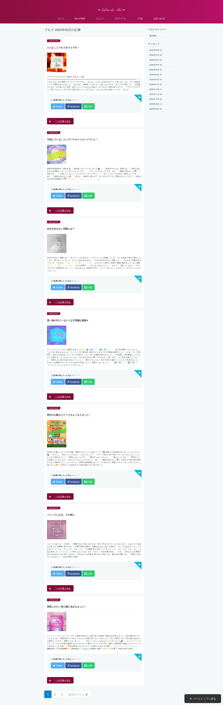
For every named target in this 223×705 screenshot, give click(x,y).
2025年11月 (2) (155, 94)
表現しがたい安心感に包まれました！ (66, 606)
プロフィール (120, 18)
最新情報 (153, 35)
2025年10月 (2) (155, 99)
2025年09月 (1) (155, 104)
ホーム (61, 18)
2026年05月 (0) (155, 64)
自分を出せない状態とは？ (61, 228)
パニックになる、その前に (61, 514)
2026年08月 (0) (155, 50)
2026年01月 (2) (155, 84)
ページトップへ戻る (204, 698)
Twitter (59, 106)
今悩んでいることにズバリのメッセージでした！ (72, 139)
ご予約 (140, 18)
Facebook (74, 106)
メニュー (100, 18)
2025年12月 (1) (155, 89)
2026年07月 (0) (155, 55)
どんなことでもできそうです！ (63, 47)
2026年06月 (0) (155, 60)
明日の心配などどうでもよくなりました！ (69, 414)
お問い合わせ (159, 18)
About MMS (80, 18)
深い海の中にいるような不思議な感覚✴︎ (67, 320)
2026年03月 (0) (155, 74)
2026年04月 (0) (155, 69)
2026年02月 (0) (155, 79)
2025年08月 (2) (155, 108)
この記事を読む (62, 121)
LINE (89, 106)
